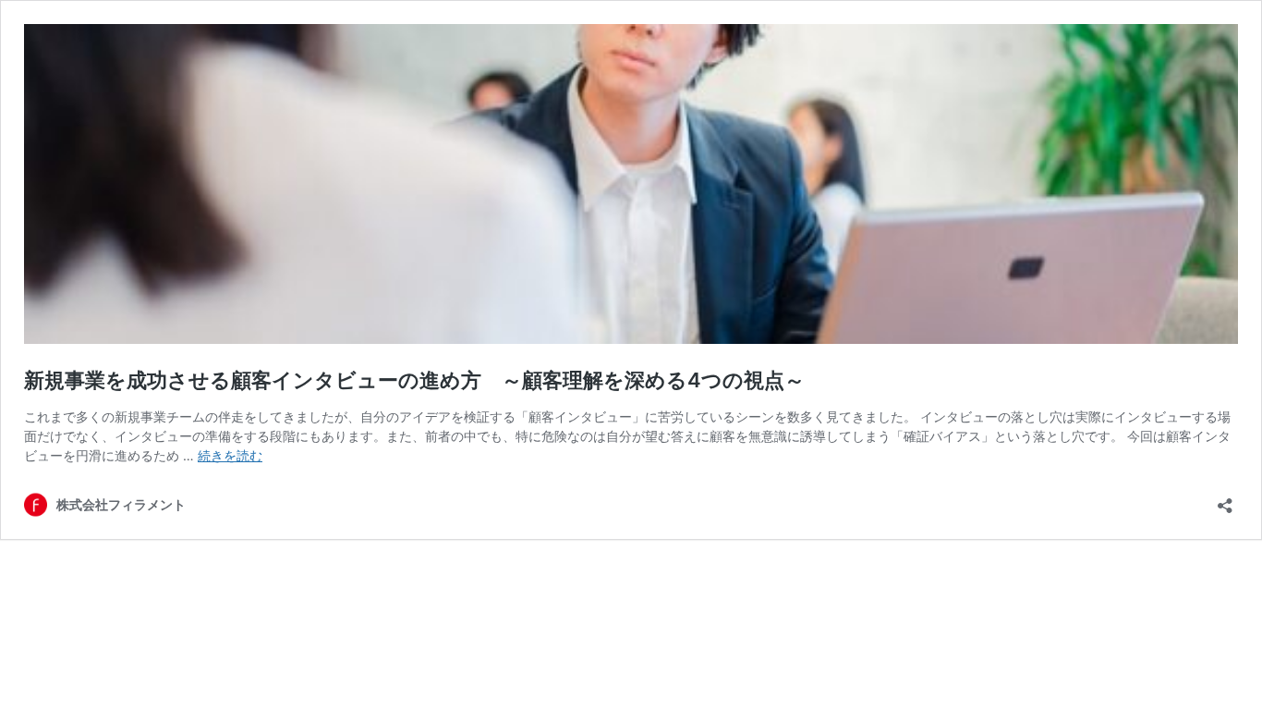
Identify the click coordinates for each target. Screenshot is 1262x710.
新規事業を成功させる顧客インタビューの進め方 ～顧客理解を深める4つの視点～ (424, 380)
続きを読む (230, 455)
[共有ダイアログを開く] (1225, 499)
